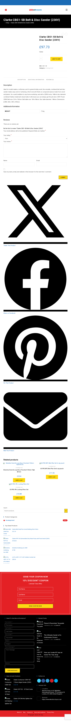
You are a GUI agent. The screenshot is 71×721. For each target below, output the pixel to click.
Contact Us (30, 712)
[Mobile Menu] (66, 10)
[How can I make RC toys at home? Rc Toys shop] (40, 654)
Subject (7, 641)
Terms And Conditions (39, 712)
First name (8, 622)
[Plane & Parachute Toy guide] (40, 624)
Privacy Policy (50, 712)
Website (7, 663)
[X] (28, 2)
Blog (24, 712)
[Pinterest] (32, 2)
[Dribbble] (34, 2)
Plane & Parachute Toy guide (54, 623)
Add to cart (56, 59)
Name (5, 160)
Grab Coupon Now (35, 606)
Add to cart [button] (19, 480)
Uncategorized (49, 68)
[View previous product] (63, 34)
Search (5, 508)
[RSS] (43, 2)
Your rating (7, 135)
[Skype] (56, 681)
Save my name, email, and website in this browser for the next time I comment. (27, 172)
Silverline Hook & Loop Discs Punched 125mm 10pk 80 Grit (19, 471)
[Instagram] (36, 2)
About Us (19, 712)
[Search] (65, 511)
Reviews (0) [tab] (50, 79)
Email (38, 160)
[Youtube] (38, 2)
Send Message (12, 670)
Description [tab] (21, 79)
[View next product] (66, 34)
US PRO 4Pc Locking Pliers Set (19, 489)
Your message (10, 647)
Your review (8, 141)
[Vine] (40, 2)
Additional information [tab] (36, 79)
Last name (8, 628)
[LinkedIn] (47, 681)
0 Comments (57, 625)
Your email (8, 634)
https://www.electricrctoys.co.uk (51, 699)
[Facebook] (30, 2)
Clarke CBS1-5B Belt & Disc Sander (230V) (22, 22)
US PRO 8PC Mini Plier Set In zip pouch (52, 468)
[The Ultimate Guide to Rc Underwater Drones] (40, 637)
